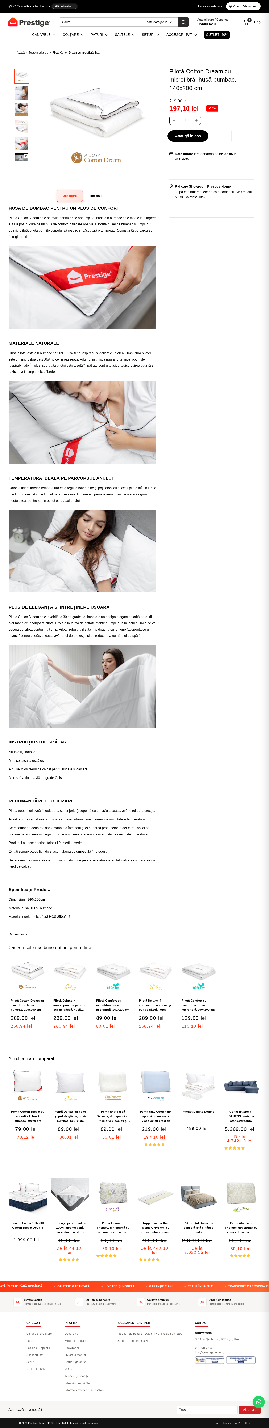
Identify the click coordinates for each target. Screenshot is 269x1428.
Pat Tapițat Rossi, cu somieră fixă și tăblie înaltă (198, 1227)
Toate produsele (38, 52)
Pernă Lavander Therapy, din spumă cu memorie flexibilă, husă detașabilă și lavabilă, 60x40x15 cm (113, 1228)
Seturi (30, 1362)
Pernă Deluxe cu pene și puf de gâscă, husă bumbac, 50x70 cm (70, 1116)
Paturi (30, 1340)
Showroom (72, 1348)
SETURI (148, 35)
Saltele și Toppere (38, 1348)
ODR (247, 1422)
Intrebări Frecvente (77, 1383)
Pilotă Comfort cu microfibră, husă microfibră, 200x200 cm (198, 1005)
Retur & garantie (75, 1362)
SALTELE (122, 35)
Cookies (226, 1422)
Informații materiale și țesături (84, 1390)
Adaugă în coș (188, 136)
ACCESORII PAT (179, 35)
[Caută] (183, 22)
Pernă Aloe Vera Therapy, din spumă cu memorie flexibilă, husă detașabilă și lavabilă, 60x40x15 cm (241, 1228)
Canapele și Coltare (39, 1333)
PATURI (97, 35)
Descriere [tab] (70, 195)
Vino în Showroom (245, 6)
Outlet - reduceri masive (133, 1340)
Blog (216, 1422)
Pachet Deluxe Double (198, 1111)
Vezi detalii (183, 159)
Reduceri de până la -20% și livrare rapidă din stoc (149, 1333)
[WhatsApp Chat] (259, 1402)
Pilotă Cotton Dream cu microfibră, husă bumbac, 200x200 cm (27, 1005)
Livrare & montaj (75, 1354)
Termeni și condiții (76, 1376)
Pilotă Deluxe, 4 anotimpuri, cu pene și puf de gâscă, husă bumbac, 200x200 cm (155, 1005)
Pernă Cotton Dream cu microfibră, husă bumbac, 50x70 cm (27, 1116)
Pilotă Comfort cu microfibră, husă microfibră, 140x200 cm (112, 1005)
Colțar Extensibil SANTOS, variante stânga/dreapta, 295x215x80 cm (241, 1116)
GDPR (68, 1369)
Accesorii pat (35, 1354)
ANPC (238, 1422)
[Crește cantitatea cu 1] (196, 120)
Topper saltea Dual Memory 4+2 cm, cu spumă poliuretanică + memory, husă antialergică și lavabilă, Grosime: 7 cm (155, 1228)
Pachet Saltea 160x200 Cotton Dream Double (28, 1225)
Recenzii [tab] (96, 195)
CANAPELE (41, 35)
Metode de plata (75, 1340)
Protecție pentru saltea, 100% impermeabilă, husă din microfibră (70, 1227)
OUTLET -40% (217, 35)
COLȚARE (71, 35)
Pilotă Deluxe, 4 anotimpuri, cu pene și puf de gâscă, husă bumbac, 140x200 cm (69, 1005)
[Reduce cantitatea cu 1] (174, 120)
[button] (231, 136)
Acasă (21, 52)
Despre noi (72, 1333)
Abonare (249, 1409)
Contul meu (206, 24)
